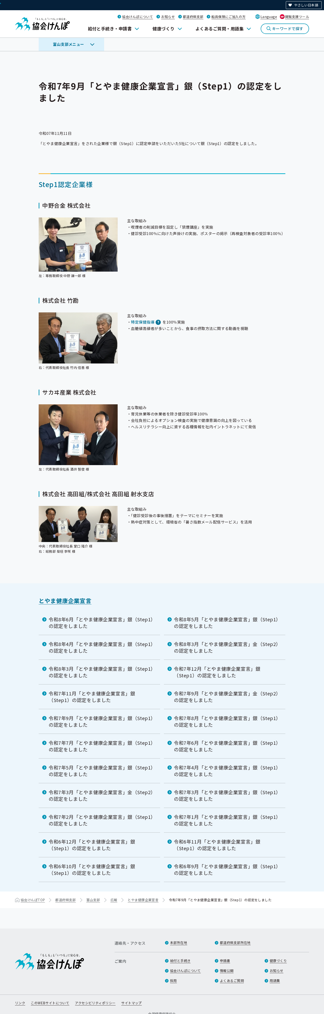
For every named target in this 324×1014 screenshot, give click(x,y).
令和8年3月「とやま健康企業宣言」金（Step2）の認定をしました (226, 647)
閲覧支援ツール (297, 16)
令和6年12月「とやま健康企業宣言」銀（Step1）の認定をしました (92, 845)
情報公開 (227, 970)
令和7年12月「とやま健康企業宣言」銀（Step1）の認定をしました (217, 672)
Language (268, 16)
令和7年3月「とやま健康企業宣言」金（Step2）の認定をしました (101, 795)
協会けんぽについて (137, 16)
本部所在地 (178, 942)
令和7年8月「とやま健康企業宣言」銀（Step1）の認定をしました (226, 721)
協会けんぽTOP (33, 899)
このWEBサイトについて (50, 1002)
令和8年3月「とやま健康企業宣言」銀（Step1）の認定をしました (101, 672)
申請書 (225, 960)
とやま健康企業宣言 (65, 600)
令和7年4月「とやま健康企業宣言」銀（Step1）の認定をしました (226, 771)
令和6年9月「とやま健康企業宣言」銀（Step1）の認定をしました (226, 869)
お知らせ (168, 16)
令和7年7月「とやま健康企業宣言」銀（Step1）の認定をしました (101, 746)
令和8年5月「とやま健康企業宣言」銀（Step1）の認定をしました (226, 622)
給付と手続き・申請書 (110, 28)
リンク (20, 1002)
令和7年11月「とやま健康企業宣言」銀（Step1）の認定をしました (92, 696)
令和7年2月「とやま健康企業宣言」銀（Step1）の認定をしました (101, 820)
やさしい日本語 (306, 5)
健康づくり (163, 28)
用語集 (275, 980)
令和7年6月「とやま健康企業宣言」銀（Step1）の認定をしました (226, 746)
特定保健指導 (142, 322)
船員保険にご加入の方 (228, 16)
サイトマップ (131, 1002)
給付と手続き (180, 960)
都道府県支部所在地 (235, 942)
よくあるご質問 (232, 980)
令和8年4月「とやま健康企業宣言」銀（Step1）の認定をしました (101, 647)
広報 (114, 899)
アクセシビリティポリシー (95, 1002)
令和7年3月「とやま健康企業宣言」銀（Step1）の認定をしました (226, 795)
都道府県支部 (193, 16)
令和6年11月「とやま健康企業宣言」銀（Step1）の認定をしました (217, 845)
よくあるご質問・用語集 (219, 28)
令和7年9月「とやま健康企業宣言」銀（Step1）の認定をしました (101, 721)
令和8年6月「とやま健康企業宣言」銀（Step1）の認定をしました (101, 622)
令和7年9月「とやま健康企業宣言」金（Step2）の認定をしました (226, 696)
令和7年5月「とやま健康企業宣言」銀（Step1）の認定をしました (101, 771)
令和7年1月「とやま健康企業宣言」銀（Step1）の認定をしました (226, 820)
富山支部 (93, 899)
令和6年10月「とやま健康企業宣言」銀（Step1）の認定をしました (92, 869)
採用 (173, 980)
